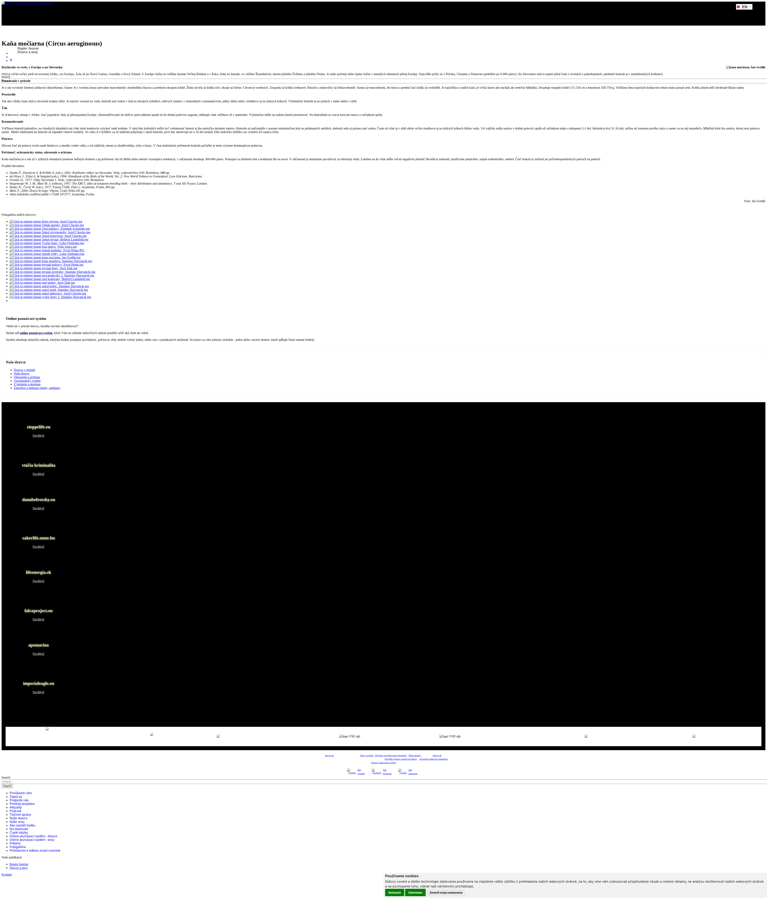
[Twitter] (11, 60)
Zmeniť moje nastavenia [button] (446, 892)
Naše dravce (21, 373)
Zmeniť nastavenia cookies (383, 763)
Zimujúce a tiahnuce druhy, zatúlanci (37, 388)
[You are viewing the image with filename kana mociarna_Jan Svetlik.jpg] (45, 257)
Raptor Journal (28, 48)
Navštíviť (39, 435)
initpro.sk (437, 755)
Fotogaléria (18, 847)
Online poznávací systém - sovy (32, 839)
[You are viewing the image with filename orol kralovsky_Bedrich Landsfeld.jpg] (50, 279)
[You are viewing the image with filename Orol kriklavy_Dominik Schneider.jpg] (50, 228)
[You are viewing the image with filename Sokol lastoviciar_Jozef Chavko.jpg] (48, 236)
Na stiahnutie (19, 829)
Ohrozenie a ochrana (27, 377)
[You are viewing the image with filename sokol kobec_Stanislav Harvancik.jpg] (49, 286)
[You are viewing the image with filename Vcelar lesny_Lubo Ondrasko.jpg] (47, 243)
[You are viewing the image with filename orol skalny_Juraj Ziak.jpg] (42, 282)
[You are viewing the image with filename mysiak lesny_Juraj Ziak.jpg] (43, 268)
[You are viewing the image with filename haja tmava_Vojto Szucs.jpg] (43, 246)
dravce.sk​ (329, 755)
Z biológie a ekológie (27, 384)
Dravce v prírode (24, 370)
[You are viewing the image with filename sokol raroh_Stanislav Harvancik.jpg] (49, 289)
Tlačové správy (20, 814)
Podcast (15, 811)
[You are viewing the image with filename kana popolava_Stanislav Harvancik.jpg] (51, 261)
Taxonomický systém (27, 380)
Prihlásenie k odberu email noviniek (35, 850)
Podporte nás (19, 800)
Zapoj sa (16, 796)
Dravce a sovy (28, 52)
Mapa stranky (415, 755)
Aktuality (16, 807)
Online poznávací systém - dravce (33, 836)
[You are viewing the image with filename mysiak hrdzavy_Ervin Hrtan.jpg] (46, 264)
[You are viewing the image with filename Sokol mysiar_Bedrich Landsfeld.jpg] (49, 239)
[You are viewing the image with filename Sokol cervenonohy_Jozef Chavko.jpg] (50, 232)
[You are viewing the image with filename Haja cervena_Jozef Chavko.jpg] (46, 221)
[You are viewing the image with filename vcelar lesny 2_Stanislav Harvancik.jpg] (50, 297)
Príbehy (15, 843)
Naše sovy (17, 821)
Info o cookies (367, 755)
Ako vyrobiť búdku (22, 825)
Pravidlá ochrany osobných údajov (401, 759)
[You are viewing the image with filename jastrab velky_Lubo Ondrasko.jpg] (47, 254)
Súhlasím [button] (394, 892)
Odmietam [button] (415, 892)
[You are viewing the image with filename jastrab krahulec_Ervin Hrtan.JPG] (47, 250)
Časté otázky (19, 832)
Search (6, 77)
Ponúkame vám (21, 793)
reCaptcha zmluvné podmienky (433, 759)
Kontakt (18, 63)
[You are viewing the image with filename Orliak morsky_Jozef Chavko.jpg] (47, 225)
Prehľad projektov (22, 804)
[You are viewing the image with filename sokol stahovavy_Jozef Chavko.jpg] (48, 293)
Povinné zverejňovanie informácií (391, 755)
